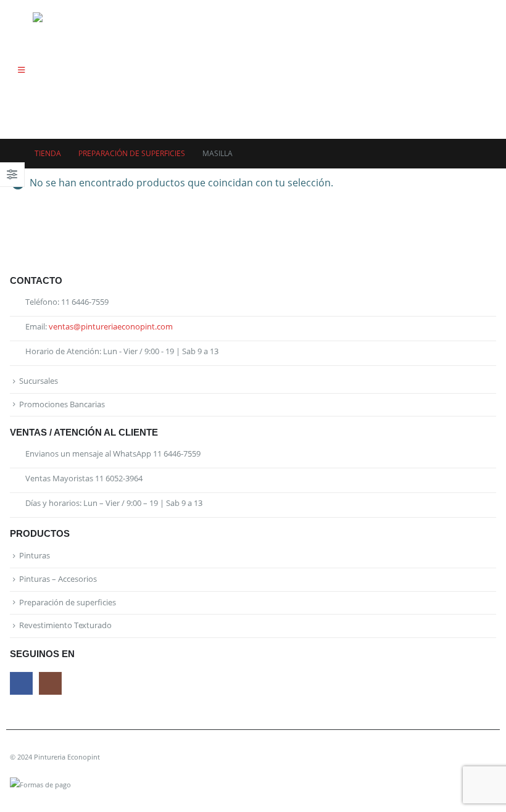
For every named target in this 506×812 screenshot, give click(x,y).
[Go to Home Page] (13, 153)
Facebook (21, 683)
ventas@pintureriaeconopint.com (111, 326)
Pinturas (34, 555)
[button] (21, 69)
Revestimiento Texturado (65, 625)
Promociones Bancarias (62, 404)
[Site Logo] (67, 69)
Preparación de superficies (67, 602)
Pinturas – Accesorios (58, 579)
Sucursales (38, 381)
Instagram (50, 683)
